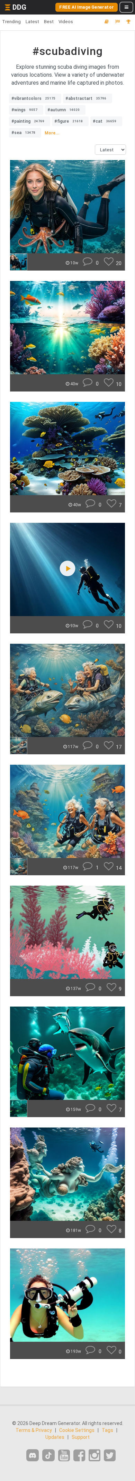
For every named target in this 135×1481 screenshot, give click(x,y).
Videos (65, 21)
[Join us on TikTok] (48, 1455)
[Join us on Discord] (32, 1455)
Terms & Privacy (34, 1430)
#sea (23, 132)
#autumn (63, 109)
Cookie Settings (76, 1430)
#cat (104, 121)
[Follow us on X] (110, 1455)
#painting (27, 121)
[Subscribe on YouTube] (64, 1455)
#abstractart (85, 98)
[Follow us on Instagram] (94, 1455)
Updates (54, 1437)
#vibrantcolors (33, 98)
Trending (11, 21)
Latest (32, 21)
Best (49, 21)
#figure (68, 121)
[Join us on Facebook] (79, 1455)
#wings (24, 109)
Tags (107, 1430)
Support (81, 1437)
